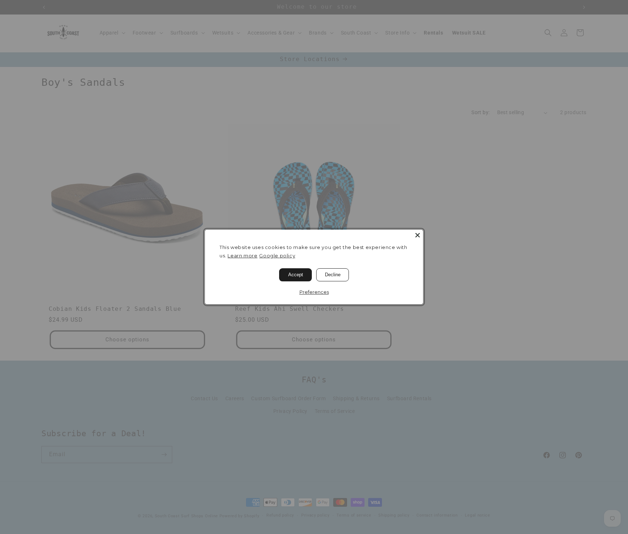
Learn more (242, 255)
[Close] (417, 235)
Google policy (277, 255)
